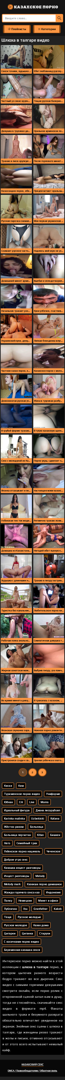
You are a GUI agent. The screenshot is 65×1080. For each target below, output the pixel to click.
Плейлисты (18, 29)
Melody (40, 876)
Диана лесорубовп (48, 810)
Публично (10, 908)
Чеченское (53, 851)
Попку (8, 900)
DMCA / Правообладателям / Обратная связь (32, 1070)
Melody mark (12, 884)
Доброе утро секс (16, 859)
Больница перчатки (17, 835)
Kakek (58, 908)
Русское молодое (15, 925)
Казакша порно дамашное (44, 884)
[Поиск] (59, 18)
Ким (21, 785)
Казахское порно (35, 7)
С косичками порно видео (21, 941)
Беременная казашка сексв (22, 949)
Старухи (44, 933)
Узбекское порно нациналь (22, 851)
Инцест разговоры (16, 876)
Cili (21, 802)
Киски (8, 785)
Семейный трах (27, 843)
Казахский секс (32, 1064)
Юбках (8, 802)
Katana (54, 818)
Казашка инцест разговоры (22, 867)
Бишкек (55, 835)
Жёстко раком (14, 826)
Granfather (40, 908)
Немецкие (25, 900)
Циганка (27, 933)
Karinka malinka (14, 818)
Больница (36, 826)
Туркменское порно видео (22, 794)
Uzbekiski (37, 818)
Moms (45, 802)
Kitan (40, 835)
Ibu (25, 908)
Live (31, 802)
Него (7, 843)
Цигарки (10, 933)
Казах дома (41, 925)
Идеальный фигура (16, 810)
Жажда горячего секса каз (22, 892)
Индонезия (53, 892)
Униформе (53, 794)
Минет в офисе (48, 900)
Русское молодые (29, 917)
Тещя (7, 917)
